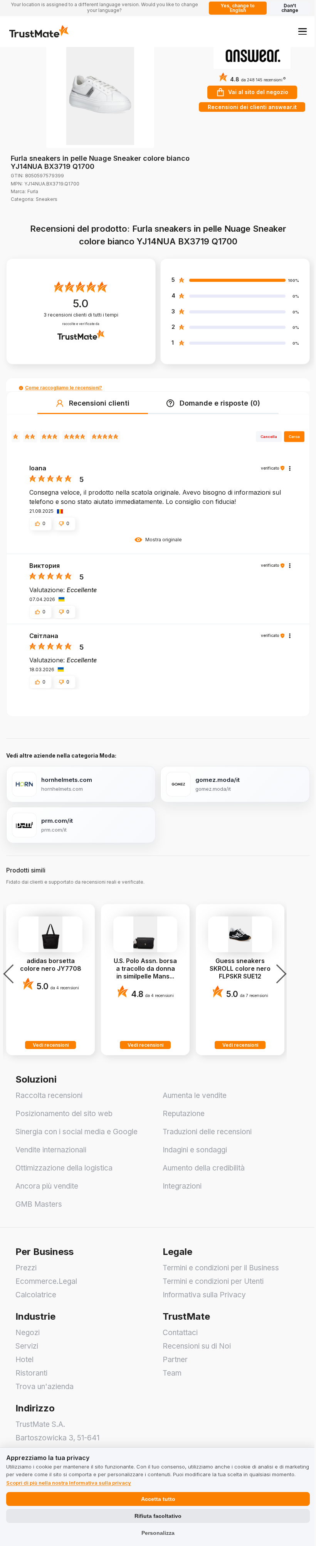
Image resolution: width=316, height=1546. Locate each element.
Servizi (26, 1346)
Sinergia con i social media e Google (76, 1131)
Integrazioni (182, 1186)
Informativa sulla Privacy (204, 1294)
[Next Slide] (279, 974)
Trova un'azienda (44, 1386)
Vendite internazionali (50, 1149)
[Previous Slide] (11, 974)
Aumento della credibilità (204, 1168)
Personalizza (158, 1533)
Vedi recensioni (51, 1045)
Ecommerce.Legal (46, 1281)
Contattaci (180, 1332)
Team (172, 1373)
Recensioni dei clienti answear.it (252, 107)
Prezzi (26, 1267)
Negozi (27, 1332)
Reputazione (184, 1113)
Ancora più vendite (46, 1186)
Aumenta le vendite (195, 1095)
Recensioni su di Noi (197, 1346)
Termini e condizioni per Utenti (213, 1281)
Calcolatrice (35, 1294)
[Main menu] (302, 31)
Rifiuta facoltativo (158, 1516)
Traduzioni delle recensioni (207, 1131)
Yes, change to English (237, 8)
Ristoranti (31, 1373)
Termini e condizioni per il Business (221, 1267)
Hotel (24, 1359)
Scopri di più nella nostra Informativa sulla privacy (68, 1483)
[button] (263, 79)
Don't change (289, 8)
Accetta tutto (158, 1499)
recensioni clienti (81, 315)
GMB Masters (38, 1204)
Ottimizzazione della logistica (64, 1168)
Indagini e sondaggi (195, 1149)
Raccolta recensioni (48, 1095)
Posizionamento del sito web (64, 1113)
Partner (175, 1359)
